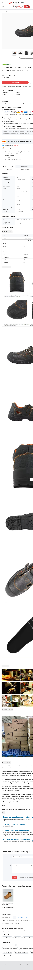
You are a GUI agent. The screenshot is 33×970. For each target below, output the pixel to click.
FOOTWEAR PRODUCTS (7, 920)
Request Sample (27, 86)
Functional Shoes (20, 11)
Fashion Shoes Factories (8, 945)
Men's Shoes (17, 937)
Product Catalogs (23, 917)
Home (3, 11)
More (3, 958)
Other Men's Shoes (7, 937)
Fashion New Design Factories (10, 948)
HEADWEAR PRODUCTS (21, 920)
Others (17, 923)
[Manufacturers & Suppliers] (16, 2)
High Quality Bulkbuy (8, 956)
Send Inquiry (15, 82)
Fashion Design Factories (24, 945)
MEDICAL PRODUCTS (7, 923)
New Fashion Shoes (7, 952)
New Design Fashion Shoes (21, 952)
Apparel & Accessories (10, 11)
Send (15, 877)
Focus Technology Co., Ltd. (19, 964)
